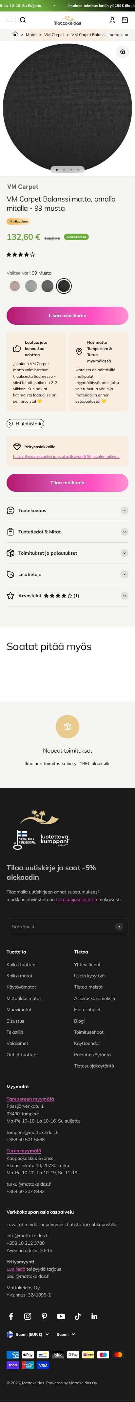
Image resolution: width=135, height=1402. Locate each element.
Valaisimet (17, 1043)
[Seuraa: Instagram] (27, 1316)
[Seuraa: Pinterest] (44, 1316)
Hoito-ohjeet (87, 1009)
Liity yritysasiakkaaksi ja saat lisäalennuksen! (66, 456)
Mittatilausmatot (24, 998)
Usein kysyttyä (89, 976)
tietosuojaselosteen (76, 899)
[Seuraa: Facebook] (11, 1316)
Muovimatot (19, 1009)
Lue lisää (16, 1269)
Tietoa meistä (88, 987)
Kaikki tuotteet (22, 965)
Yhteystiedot (87, 965)
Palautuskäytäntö (92, 1055)
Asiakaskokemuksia (94, 998)
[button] (21, 255)
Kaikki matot (19, 976)
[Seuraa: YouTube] (61, 1316)
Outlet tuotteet (22, 1055)
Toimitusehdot (89, 1032)
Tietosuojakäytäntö (94, 1066)
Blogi (79, 1021)
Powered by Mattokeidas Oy (71, 1382)
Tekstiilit (15, 1032)
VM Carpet (54, 34)
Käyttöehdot (87, 1043)
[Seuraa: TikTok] (77, 1316)
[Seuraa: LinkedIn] (94, 1316)
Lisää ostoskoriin (67, 315)
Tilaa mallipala (67, 483)
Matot (31, 34)
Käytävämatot (21, 987)
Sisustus (15, 1021)
